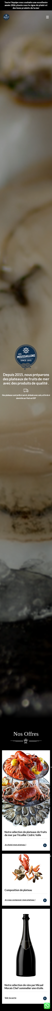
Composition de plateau (18, 890)
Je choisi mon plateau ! (15, 844)
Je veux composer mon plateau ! (20, 900)
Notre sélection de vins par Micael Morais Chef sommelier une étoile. (24, 986)
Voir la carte (10, 997)
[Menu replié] (47, 17)
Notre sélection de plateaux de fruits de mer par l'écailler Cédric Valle (26, 833)
